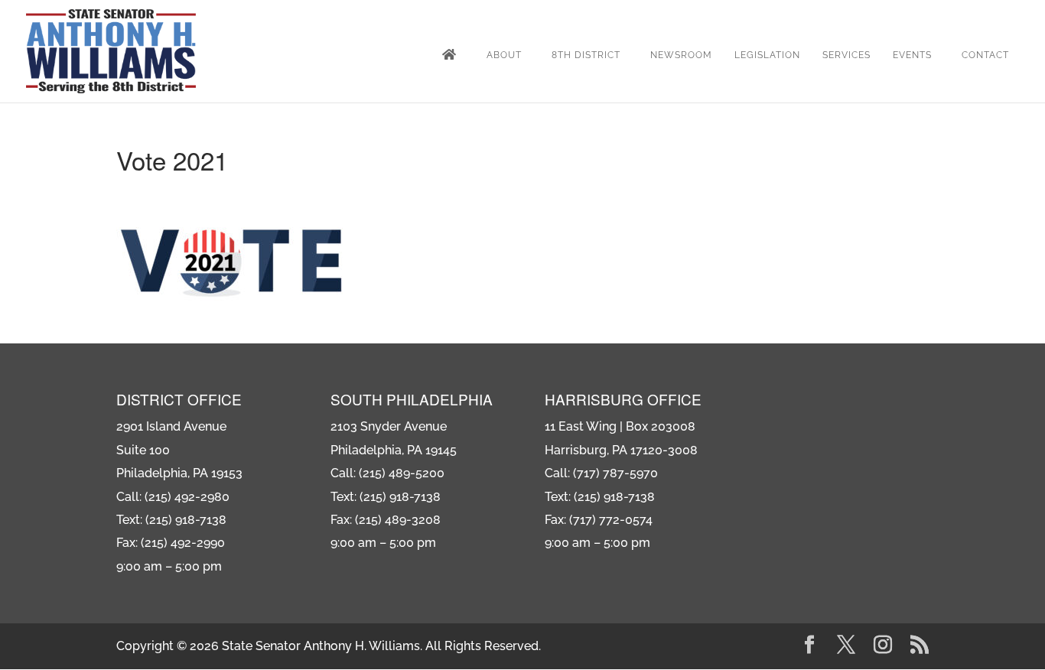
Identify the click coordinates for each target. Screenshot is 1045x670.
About (504, 55)
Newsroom (681, 55)
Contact (985, 55)
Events (912, 55)
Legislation (767, 55)
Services (846, 55)
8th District (586, 55)
